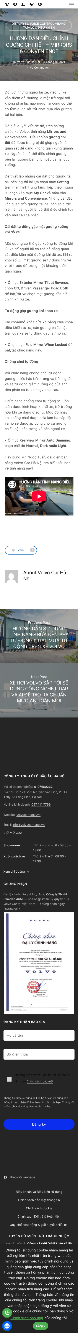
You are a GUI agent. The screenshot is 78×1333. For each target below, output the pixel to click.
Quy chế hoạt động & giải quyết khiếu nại (39, 1224)
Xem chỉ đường (14, 871)
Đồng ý (40, 1326)
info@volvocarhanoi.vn (29, 824)
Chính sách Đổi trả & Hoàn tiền (39, 1216)
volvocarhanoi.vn (28, 814)
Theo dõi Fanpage (22, 1177)
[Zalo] (7, 1326)
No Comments (39, 67)
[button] (71, 4)
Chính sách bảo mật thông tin (39, 1200)
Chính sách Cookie (39, 1208)
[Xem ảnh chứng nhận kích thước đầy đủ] (39, 963)
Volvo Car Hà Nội (28, 62)
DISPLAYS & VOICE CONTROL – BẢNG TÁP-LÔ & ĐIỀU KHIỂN (39, 25)
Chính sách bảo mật (40, 1081)
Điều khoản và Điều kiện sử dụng (39, 1191)
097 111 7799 (41, 804)
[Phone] (7, 1313)
